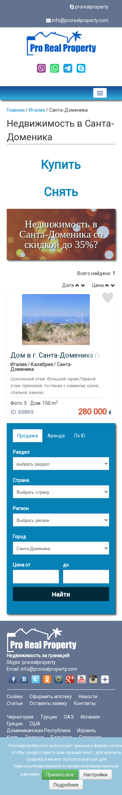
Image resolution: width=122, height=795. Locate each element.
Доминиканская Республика (38, 730)
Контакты (85, 703)
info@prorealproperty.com (80, 20)
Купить (61, 165)
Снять (61, 192)
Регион (21, 508)
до (66, 564)
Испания (90, 717)
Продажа (27, 435)
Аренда (56, 435)
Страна (21, 480)
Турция (48, 717)
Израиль (86, 730)
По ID (79, 435)
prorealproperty (91, 7)
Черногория (20, 717)
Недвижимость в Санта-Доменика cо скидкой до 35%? (61, 234)
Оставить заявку (48, 703)
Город (19, 536)
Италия (37, 110)
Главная (16, 110)
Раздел (21, 452)
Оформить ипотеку (50, 696)
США (34, 723)
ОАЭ (69, 717)
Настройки (95, 774)
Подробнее (66, 785)
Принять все (60, 774)
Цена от (21, 564)
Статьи (15, 703)
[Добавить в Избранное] (107, 297)
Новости (88, 696)
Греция (15, 723)
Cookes (15, 696)
